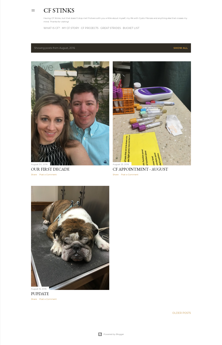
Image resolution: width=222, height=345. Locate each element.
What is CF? (52, 28)
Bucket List (131, 28)
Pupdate (40, 293)
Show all (180, 48)
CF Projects (90, 28)
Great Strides (110, 28)
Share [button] (34, 174)
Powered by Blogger (114, 334)
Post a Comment (48, 174)
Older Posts (181, 313)
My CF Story (70, 28)
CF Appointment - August (140, 169)
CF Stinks (59, 10)
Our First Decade (50, 169)
